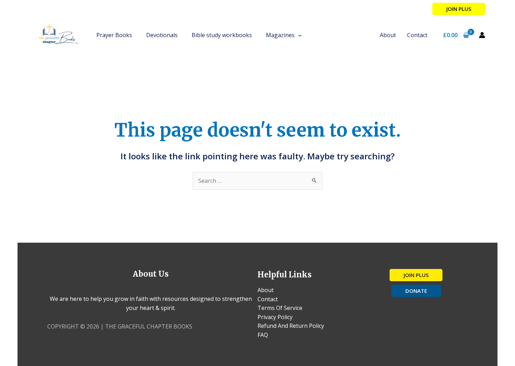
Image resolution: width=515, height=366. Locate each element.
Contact (268, 299)
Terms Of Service (280, 308)
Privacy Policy (275, 317)
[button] (458, 9)
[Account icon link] (482, 35)
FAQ (263, 335)
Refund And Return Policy (291, 326)
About (266, 290)
